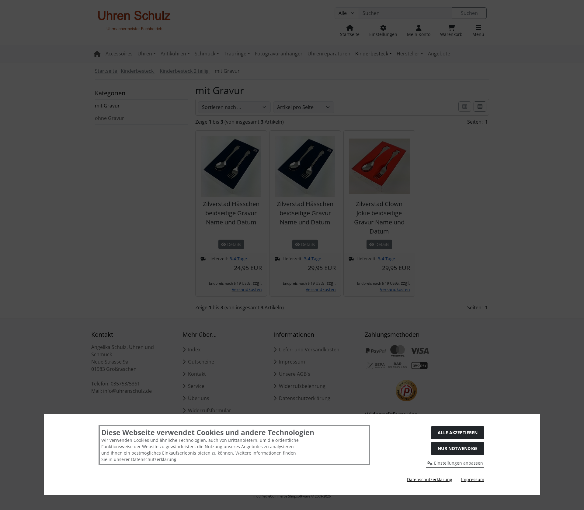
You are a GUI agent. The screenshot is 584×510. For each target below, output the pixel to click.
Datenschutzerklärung (429, 479)
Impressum (472, 479)
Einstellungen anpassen (458, 463)
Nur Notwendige (458, 448)
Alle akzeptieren (458, 432)
